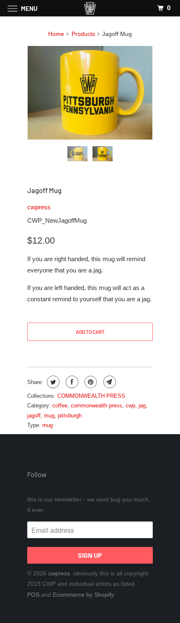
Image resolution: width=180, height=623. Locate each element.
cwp (130, 405)
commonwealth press (96, 405)
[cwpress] (90, 8)
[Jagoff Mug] (90, 93)
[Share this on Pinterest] (89, 382)
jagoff (34, 415)
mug (49, 415)
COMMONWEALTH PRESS (91, 396)
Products (83, 34)
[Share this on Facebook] (71, 382)
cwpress (39, 207)
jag (142, 405)
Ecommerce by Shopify (83, 594)
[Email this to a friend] (108, 382)
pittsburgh (70, 415)
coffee (59, 405)
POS (33, 594)
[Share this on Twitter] (52, 382)
